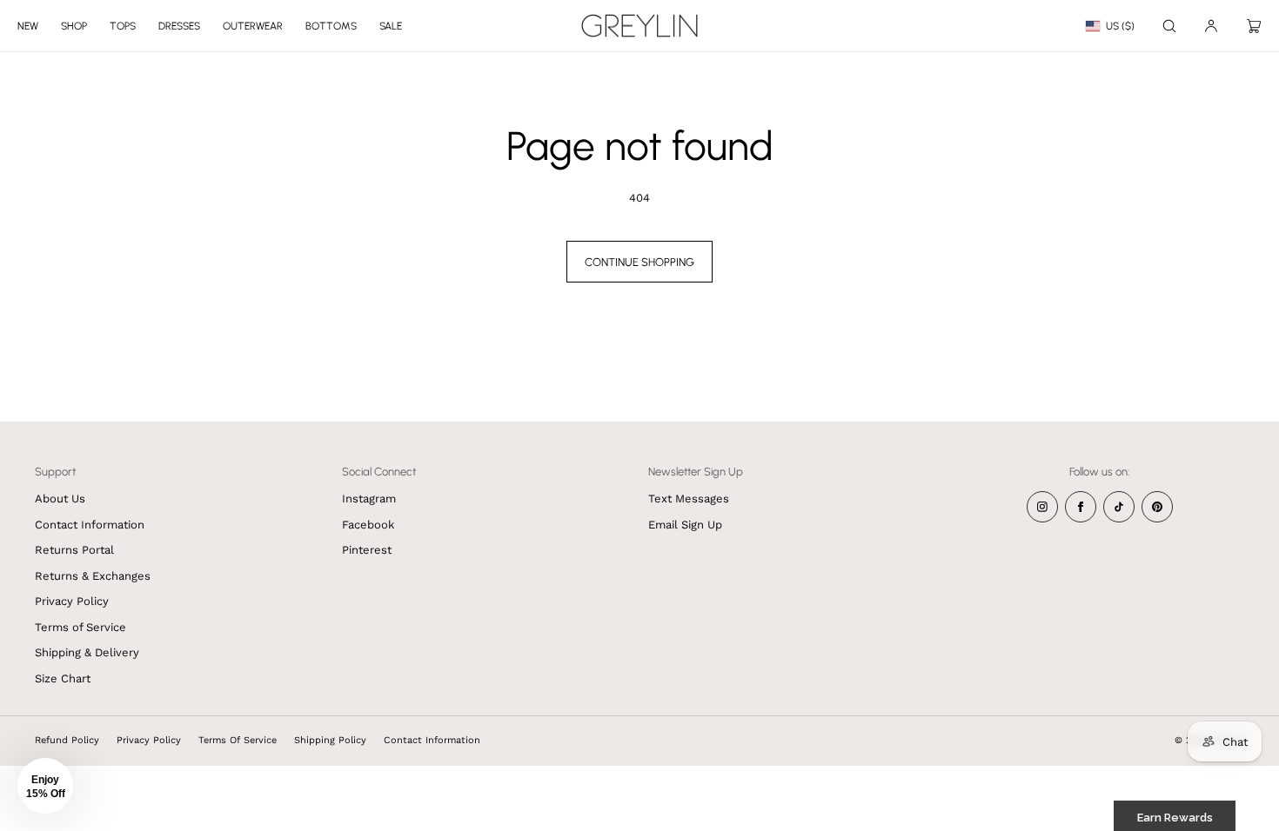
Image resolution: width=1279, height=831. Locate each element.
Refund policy (67, 740)
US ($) (1120, 26)
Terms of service (237, 740)
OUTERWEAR (253, 26)
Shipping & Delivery (87, 652)
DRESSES (179, 26)
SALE (390, 26)
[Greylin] (639, 26)
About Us (60, 498)
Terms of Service (80, 627)
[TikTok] (1119, 507)
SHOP (74, 26)
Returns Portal (74, 549)
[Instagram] (1042, 507)
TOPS (123, 26)
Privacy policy (149, 740)
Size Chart (62, 678)
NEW (27, 26)
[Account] (1211, 25)
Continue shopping (639, 262)
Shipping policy (330, 740)
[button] (1169, 25)
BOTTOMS (331, 26)
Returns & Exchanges (93, 575)
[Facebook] (1080, 507)
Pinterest (367, 549)
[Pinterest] (1157, 507)
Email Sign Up (685, 524)
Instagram (369, 498)
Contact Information (89, 524)
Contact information (432, 740)
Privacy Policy (72, 601)
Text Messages (688, 498)
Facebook (368, 524)
